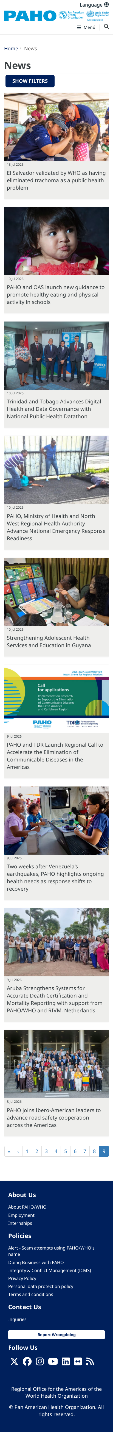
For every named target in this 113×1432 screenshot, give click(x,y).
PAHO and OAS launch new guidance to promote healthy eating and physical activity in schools (56, 294)
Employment (21, 1215)
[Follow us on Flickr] (78, 1363)
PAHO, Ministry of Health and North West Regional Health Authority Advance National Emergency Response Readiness (56, 527)
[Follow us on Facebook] (27, 1363)
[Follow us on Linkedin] (66, 1363)
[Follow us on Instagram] (40, 1363)
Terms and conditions (30, 1294)
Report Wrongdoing (57, 1334)
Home (11, 48)
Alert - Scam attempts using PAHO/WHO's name (51, 1251)
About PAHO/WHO (27, 1207)
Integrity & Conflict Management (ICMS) (49, 1270)
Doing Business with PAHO (36, 1262)
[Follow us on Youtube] (53, 1363)
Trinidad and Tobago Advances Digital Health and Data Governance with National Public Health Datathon (54, 409)
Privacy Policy (22, 1278)
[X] (14, 1363)
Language (92, 4)
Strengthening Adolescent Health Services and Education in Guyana (49, 641)
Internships (20, 1223)
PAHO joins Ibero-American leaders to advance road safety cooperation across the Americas (54, 1117)
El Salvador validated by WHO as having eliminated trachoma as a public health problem (56, 180)
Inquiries (17, 1319)
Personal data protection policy (40, 1286)
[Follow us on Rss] (90, 1363)
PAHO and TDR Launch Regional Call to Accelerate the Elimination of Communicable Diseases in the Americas (55, 756)
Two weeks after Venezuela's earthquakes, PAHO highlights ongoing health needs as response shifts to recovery (55, 877)
